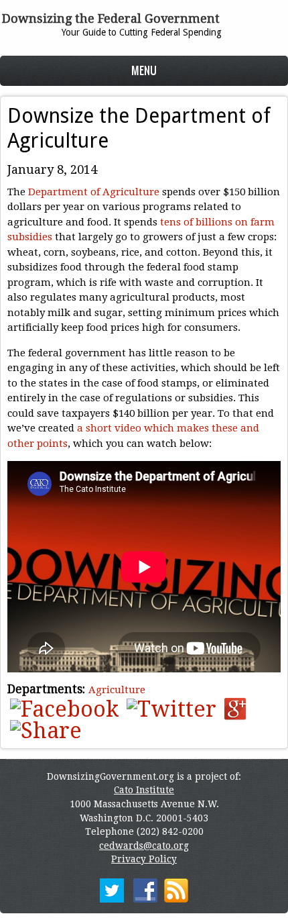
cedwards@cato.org (144, 845)
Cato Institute (144, 789)
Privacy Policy (144, 859)
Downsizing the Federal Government (111, 18)
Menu (144, 70)
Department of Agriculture (93, 192)
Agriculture (116, 690)
